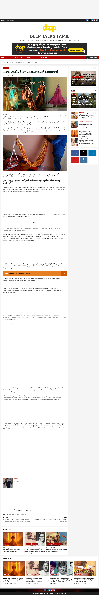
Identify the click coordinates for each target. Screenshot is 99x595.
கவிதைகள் (36, 57)
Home (2, 57)
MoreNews (57, 593)
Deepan (5, 75)
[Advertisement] (49, 9)
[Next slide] (95, 68)
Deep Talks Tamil (49, 36)
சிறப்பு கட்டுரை (5, 68)
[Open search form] (84, 57)
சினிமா (22, 57)
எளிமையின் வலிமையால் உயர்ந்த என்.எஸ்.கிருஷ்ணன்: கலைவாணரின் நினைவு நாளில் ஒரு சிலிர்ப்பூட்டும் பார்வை (35, 549)
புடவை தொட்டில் (23, 514)
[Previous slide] (93, 68)
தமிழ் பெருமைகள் (15, 514)
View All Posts (28, 510)
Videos (29, 57)
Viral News (28, 544)
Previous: (16, 520)
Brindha (74, 83)
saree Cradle (8, 514)
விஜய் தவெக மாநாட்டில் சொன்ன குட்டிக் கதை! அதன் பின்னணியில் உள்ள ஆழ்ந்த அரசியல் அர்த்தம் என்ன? (84, 579)
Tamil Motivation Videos (77, 76)
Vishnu (27, 553)
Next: (51, 519)
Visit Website (19, 510)
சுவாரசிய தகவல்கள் (57, 544)
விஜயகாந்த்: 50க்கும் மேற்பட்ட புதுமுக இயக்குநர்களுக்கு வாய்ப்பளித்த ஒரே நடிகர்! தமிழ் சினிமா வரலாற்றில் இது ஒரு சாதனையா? (74, 142)
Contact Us (44, 57)
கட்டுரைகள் (9, 57)
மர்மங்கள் (74, 94)
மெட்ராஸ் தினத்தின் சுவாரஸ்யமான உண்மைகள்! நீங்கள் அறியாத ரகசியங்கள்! (74, 115)
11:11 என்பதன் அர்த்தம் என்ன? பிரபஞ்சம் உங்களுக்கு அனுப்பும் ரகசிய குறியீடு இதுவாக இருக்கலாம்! (12, 549)
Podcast (17, 57)
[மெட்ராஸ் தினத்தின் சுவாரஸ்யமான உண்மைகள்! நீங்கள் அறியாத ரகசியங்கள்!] (56, 539)
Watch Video (93, 57)
